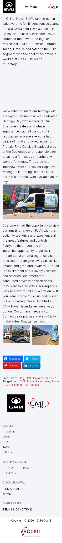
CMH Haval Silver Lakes (41, 378)
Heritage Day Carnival (25, 384)
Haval (7, 437)
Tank (6, 447)
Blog (21, 378)
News (7, 493)
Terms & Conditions (18, 509)
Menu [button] (34, 6)
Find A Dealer (13, 488)
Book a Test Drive (16, 468)
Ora (5, 442)
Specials (9, 473)
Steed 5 (8, 452)
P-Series (9, 432)
